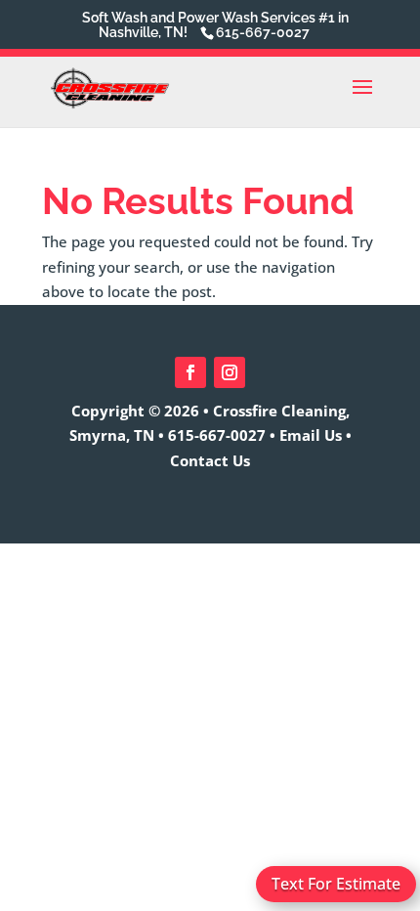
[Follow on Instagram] (229, 372)
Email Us (310, 435)
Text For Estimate (336, 883)
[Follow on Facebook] (190, 372)
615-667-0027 (217, 435)
